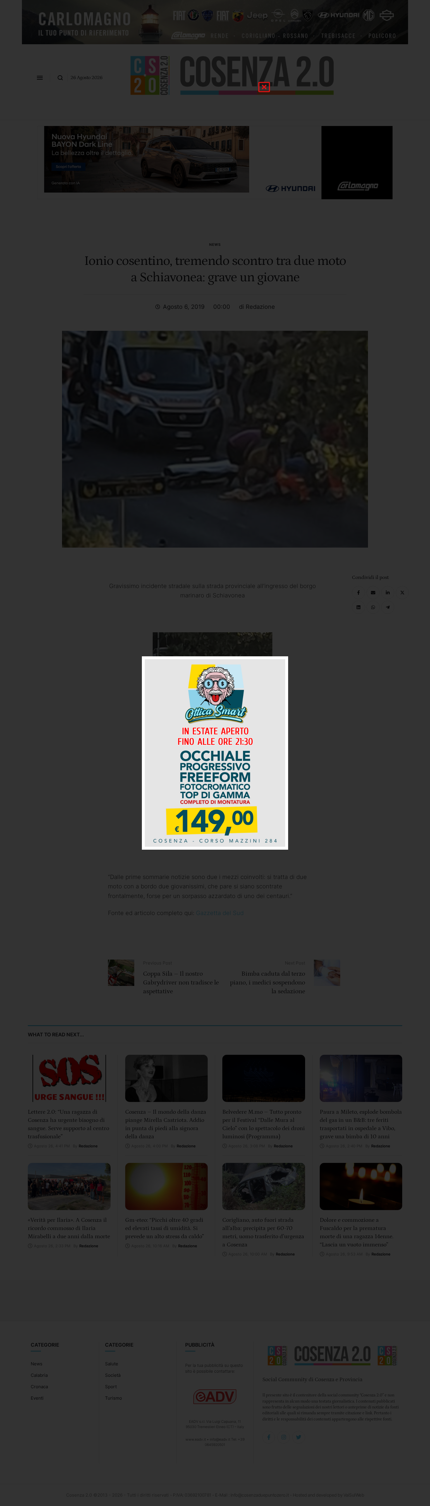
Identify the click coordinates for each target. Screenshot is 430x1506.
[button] (264, 87)
